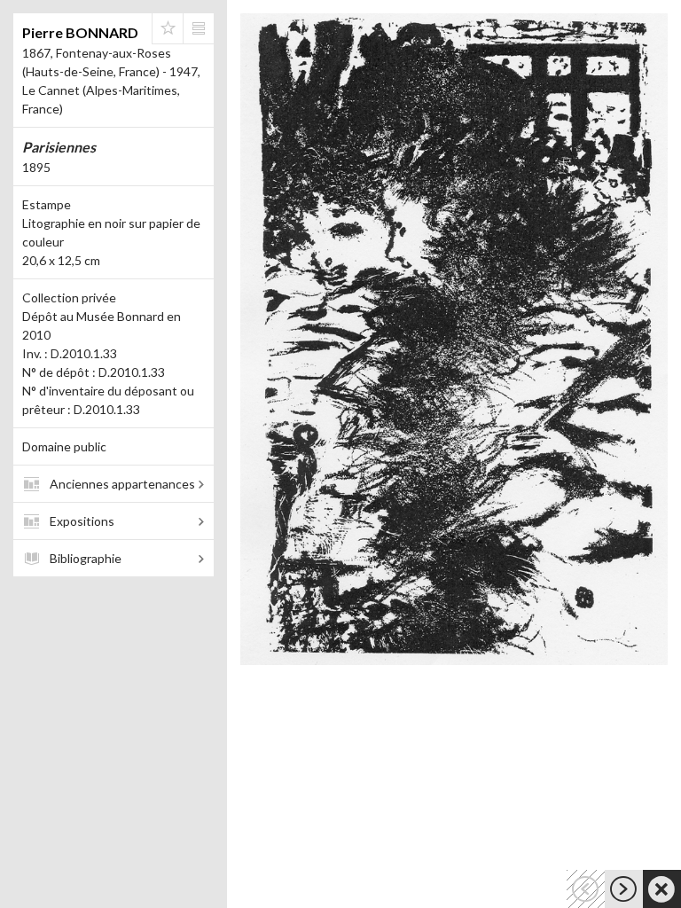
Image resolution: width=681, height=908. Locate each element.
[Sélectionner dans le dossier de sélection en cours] (168, 28)
